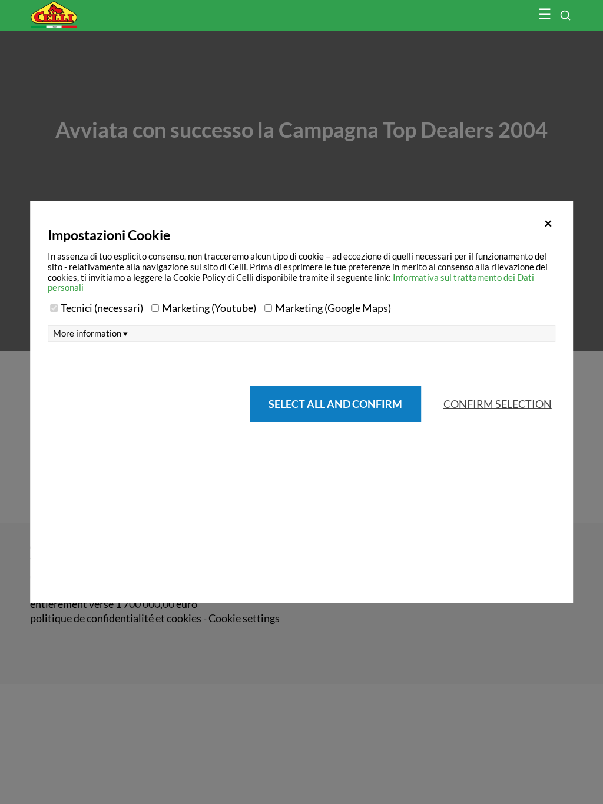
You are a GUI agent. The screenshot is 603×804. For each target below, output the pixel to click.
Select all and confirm (335, 403)
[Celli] (78, 9)
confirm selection (497, 403)
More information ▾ (90, 333)
